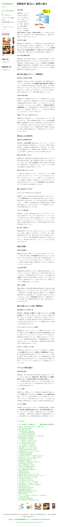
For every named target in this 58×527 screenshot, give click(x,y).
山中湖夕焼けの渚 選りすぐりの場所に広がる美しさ (31, 455)
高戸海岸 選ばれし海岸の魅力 (26, 463)
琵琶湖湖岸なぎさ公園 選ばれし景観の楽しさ (29, 461)
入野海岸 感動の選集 (24, 497)
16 (10, 27)
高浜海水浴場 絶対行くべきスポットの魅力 (29, 474)
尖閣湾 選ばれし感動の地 (25, 460)
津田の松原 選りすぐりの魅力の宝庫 (27, 446)
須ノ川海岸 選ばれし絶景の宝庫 (26, 443)
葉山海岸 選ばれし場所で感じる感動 (27, 458)
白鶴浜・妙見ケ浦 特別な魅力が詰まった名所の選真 (31, 436)
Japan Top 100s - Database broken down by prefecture (29, 522)
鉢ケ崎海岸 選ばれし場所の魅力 (26, 487)
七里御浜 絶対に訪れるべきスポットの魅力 (29, 451)
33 (5, 29)
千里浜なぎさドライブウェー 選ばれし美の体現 (30, 457)
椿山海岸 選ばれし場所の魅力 (47, 424)
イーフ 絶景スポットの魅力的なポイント (28, 440)
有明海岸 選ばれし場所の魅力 (26, 452)
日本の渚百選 (20, 421)
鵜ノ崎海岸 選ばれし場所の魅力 (26, 439)
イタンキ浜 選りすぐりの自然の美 (26, 424)
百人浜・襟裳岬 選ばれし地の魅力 (27, 465)
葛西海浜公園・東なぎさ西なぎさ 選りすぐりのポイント (32, 475)
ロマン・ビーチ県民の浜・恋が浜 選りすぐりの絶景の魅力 (33, 495)
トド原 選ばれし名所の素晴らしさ (27, 468)
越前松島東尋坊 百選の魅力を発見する (28, 491)
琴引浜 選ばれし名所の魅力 (25, 478)
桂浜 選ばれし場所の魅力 (25, 429)
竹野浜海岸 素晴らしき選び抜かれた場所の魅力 (30, 484)
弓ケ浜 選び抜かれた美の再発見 (26, 434)
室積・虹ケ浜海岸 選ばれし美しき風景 (28, 477)
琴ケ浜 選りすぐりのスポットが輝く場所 (28, 481)
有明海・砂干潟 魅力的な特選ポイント (28, 466)
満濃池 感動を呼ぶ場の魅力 (25, 489)
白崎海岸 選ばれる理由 (24, 472)
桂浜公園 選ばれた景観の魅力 (26, 498)
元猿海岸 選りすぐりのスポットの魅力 (28, 448)
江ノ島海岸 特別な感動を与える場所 (27, 442)
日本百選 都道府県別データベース (23, 519)
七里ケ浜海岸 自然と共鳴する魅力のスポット (29, 500)
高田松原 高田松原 (23, 494)
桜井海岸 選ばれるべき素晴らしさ (27, 437)
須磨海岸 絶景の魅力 (24, 471)
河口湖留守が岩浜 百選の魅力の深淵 (27, 449)
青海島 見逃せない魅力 (24, 486)
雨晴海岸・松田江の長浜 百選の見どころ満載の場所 (31, 426)
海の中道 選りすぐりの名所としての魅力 (28, 483)
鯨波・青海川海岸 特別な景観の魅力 (27, 469)
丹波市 (5, 27)
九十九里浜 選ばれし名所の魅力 (26, 480)
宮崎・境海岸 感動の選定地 (25, 428)
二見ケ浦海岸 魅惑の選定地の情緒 (27, 432)
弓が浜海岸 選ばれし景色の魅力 (26, 431)
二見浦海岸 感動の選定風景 (25, 454)
